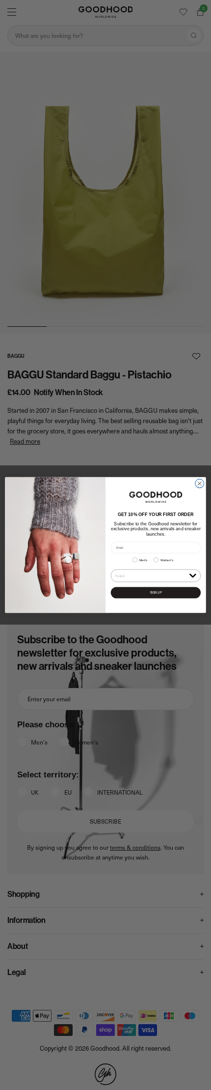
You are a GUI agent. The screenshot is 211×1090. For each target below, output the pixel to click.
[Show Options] (192, 575)
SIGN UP (156, 593)
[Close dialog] (199, 483)
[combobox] (151, 576)
